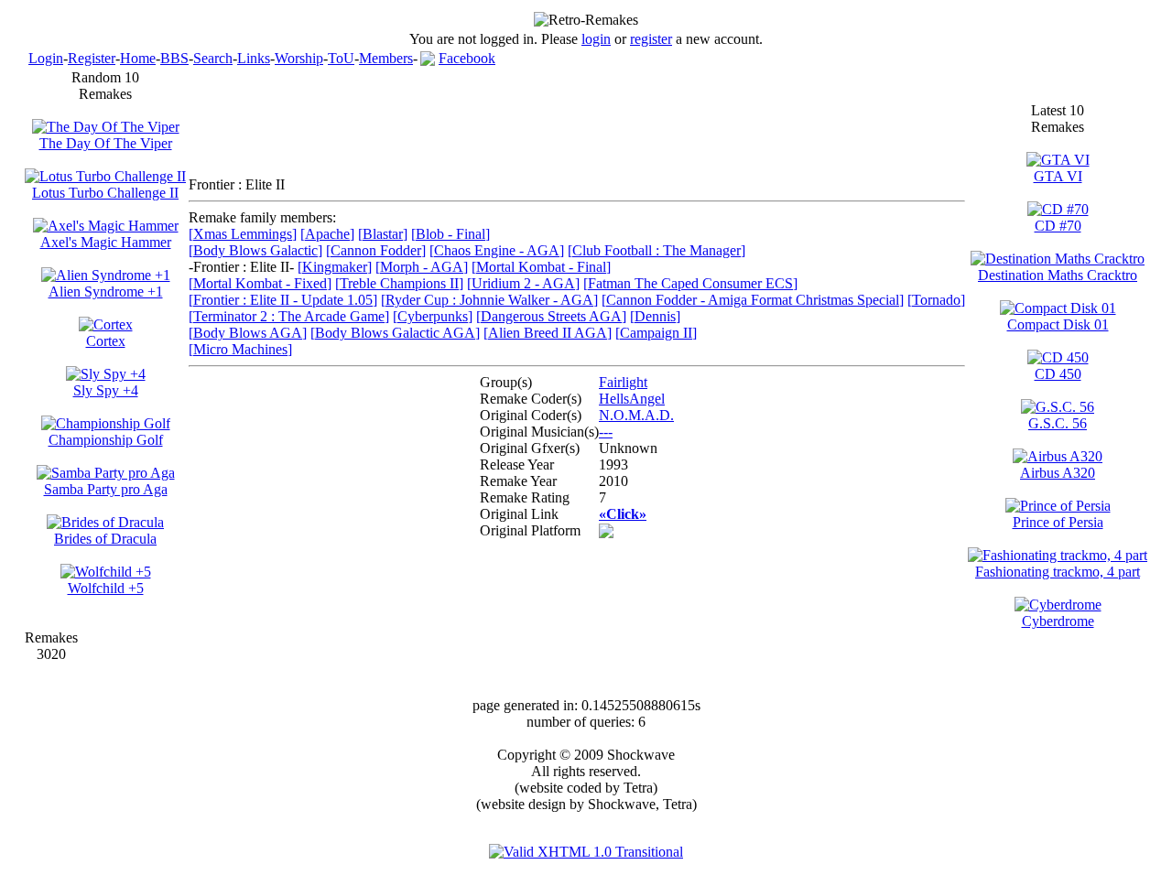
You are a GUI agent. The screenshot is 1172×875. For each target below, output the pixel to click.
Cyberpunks (432, 316)
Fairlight (623, 382)
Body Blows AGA (248, 332)
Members (386, 58)
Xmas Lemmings (243, 234)
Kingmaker (335, 267)
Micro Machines (240, 349)
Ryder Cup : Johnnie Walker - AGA (489, 300)
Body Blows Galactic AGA (395, 332)
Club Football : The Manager (656, 250)
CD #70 (1058, 225)
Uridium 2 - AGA (523, 283)
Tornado (936, 300)
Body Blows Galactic (255, 250)
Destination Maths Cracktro (1057, 275)
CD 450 (1058, 374)
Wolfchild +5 (106, 588)
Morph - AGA (421, 267)
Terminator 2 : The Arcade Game (289, 316)
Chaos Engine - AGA (496, 250)
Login (45, 58)
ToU (341, 58)
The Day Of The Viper (105, 143)
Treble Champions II (399, 283)
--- (606, 431)
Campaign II (656, 332)
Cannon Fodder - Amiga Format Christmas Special (753, 300)
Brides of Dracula (105, 538)
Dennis (655, 316)
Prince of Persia (1058, 522)
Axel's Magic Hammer (105, 242)
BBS (174, 58)
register (651, 39)
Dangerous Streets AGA (551, 316)
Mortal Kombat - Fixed (260, 283)
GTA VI (1058, 176)
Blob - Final (450, 234)
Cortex (105, 341)
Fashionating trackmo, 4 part (1057, 571)
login (596, 39)
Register (91, 58)
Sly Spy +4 (105, 390)
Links (253, 58)
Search (213, 58)
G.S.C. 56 (1057, 423)
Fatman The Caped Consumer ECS (690, 283)
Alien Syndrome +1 (106, 291)
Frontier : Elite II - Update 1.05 (283, 300)
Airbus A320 (1057, 473)
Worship (299, 58)
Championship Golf (106, 440)
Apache (327, 234)
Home (138, 58)
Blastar (382, 234)
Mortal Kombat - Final (541, 267)
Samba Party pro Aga (106, 489)
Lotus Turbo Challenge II (105, 192)
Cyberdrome (1058, 621)
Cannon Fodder (376, 250)
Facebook (467, 58)
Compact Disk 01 (1058, 324)
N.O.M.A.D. (636, 415)
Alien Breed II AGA (547, 332)
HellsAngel (632, 398)
